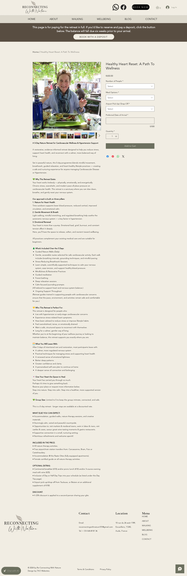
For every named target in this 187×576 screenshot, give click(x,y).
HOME (145, 516)
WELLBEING (147, 530)
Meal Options (112, 92)
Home (36, 52)
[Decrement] (108, 136)
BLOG (144, 534)
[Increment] (116, 136)
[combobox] (130, 86)
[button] (159, 7)
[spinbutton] (112, 136)
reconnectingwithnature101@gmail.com (96, 527)
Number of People (114, 81)
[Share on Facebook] (107, 156)
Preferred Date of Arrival (117, 115)
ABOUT (145, 521)
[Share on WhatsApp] (118, 156)
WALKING (146, 525)
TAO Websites (43, 571)
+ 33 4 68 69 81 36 (89, 531)
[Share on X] (123, 156)
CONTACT (146, 539)
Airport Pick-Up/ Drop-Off (118, 103)
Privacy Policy (105, 569)
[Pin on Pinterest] (112, 156)
